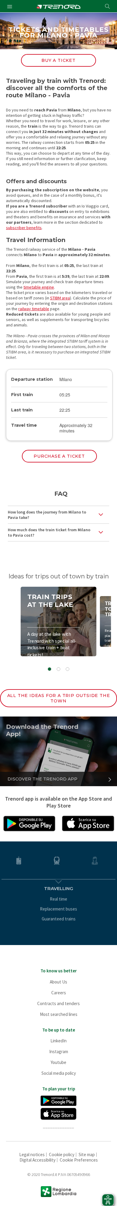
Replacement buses (58, 909)
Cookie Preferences (79, 1160)
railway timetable (33, 308)
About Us (58, 982)
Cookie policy (61, 1154)
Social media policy (58, 1073)
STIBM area (60, 298)
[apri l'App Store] (88, 823)
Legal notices (32, 1154)
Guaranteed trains (59, 919)
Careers (58, 992)
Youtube (58, 1062)
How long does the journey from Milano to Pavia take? (47, 514)
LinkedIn (58, 1041)
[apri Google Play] (29, 823)
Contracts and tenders (58, 1003)
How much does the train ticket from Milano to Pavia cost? (49, 532)
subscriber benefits (24, 227)
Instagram (58, 1051)
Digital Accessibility (38, 1160)
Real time (58, 899)
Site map (87, 1154)
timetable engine (38, 287)
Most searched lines (58, 1014)
